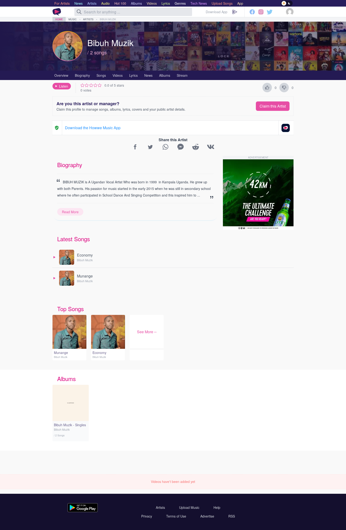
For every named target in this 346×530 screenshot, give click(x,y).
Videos (118, 75)
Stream (182, 75)
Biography (82, 75)
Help (216, 507)
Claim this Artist (273, 106)
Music (72, 19)
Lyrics (133, 75)
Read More (70, 211)
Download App (216, 11)
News (148, 75)
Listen (63, 86)
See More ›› (147, 331)
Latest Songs (73, 239)
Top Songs (70, 309)
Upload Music (189, 507)
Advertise (207, 516)
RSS (231, 516)
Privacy (146, 516)
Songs (101, 75)
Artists (88, 19)
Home (59, 19)
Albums (164, 75)
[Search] (79, 12)
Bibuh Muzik (108, 19)
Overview (61, 75)
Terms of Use (176, 516)
